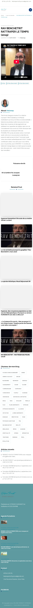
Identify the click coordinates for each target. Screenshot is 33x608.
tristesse (6, 437)
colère (24, 384)
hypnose (25, 404)
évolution (6, 441)
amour (18, 376)
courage (24, 392)
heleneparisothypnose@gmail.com (13, 576)
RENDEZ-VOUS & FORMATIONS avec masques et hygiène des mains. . (17, 455)
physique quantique (9, 421)
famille (27, 400)
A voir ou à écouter (7, 25)
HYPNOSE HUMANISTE (8, 529)
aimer (23, 372)
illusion (21, 408)
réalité (18, 425)
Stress (16, 433)
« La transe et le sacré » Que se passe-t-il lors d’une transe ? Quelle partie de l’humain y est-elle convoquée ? (16, 323)
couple (16, 392)
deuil (4, 400)
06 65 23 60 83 (7, 573)
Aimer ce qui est (7, 376)
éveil (22, 437)
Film (4, 404)
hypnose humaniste (9, 408)
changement (6, 384)
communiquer (7, 388)
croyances (6, 396)
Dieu (11, 400)
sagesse (22, 429)
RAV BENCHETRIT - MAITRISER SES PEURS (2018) (15, 355)
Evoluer (18, 400)
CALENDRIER (5, 559)
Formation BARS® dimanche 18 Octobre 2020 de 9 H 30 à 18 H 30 (17, 478)
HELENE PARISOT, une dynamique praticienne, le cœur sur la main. (17, 461)
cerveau (24, 380)
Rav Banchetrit (13, 83)
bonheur (15, 380)
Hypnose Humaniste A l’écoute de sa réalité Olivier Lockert (16, 219)
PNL (20, 421)
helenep (22, 38)
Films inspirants (14, 404)
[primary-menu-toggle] (30, 9)
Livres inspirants (17, 413)
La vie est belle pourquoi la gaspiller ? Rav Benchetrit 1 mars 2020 (16, 251)
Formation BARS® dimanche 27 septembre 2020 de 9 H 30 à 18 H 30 (17, 466)
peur (23, 417)
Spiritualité (6, 433)
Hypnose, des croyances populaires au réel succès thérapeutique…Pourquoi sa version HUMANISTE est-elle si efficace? (16, 313)
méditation (15, 417)
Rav (4, 83)
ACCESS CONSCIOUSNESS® (9, 527)
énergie (15, 437)
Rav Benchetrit (24, 83)
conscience (6, 392)
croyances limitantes (19, 396)
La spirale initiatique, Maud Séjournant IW (16, 281)
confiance (18, 388)
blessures (6, 380)
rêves (14, 429)
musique (5, 417)
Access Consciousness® (10, 372)
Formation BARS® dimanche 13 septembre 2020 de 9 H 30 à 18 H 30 (17, 472)
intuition (6, 413)
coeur (16, 384)
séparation (25, 433)
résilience (6, 429)
